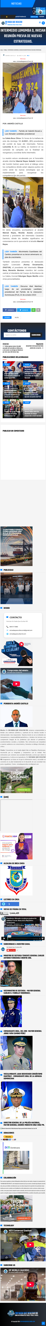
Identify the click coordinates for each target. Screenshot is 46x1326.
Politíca (17, 318)
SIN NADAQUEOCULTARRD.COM (27, 1321)
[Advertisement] (7, 489)
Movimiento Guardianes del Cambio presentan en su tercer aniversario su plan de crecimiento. (23, 254)
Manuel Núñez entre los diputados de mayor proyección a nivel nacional (33, 414)
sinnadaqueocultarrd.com (18, 634)
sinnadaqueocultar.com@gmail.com (21, 630)
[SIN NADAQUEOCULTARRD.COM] (23, 1317)
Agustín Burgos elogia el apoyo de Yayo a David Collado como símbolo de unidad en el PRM (12, 375)
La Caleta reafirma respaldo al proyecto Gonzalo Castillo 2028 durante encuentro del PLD (33, 394)
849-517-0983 (14, 627)
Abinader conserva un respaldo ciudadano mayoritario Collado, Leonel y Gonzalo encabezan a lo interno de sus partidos (12, 392)
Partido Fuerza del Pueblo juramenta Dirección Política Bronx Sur (12, 414)
